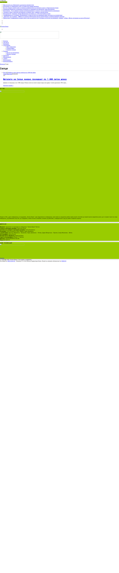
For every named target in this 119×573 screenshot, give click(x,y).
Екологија (6, 55)
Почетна (5, 41)
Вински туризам (11, 54)
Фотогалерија (7, 60)
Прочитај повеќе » (8, 85)
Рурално (5, 51)
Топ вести (6, 42)
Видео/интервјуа (7, 61)
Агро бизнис (6, 45)
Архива (2, 258)
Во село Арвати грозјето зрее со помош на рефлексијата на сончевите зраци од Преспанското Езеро (30, 8)
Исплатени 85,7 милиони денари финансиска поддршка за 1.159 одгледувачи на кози (26, 13)
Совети (5, 58)
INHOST (63, 261)
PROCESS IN (11, 261)
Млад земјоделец (11, 46)
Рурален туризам (11, 49)
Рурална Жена (10, 48)
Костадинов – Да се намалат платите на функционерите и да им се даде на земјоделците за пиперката (31, 10)
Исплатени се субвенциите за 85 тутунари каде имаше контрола (21, 6)
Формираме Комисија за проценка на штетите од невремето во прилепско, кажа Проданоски (29, 9)
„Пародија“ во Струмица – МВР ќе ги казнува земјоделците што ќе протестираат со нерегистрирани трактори (33, 16)
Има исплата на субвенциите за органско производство (18, 5)
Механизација (7, 57)
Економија (6, 44)
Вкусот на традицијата (12, 52)
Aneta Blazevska (7, 74)
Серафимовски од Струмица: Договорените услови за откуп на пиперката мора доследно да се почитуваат (32, 15)
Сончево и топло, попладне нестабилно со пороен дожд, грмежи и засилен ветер (25, 12)
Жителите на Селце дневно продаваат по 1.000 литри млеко (35, 79)
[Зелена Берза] (4, 26)
